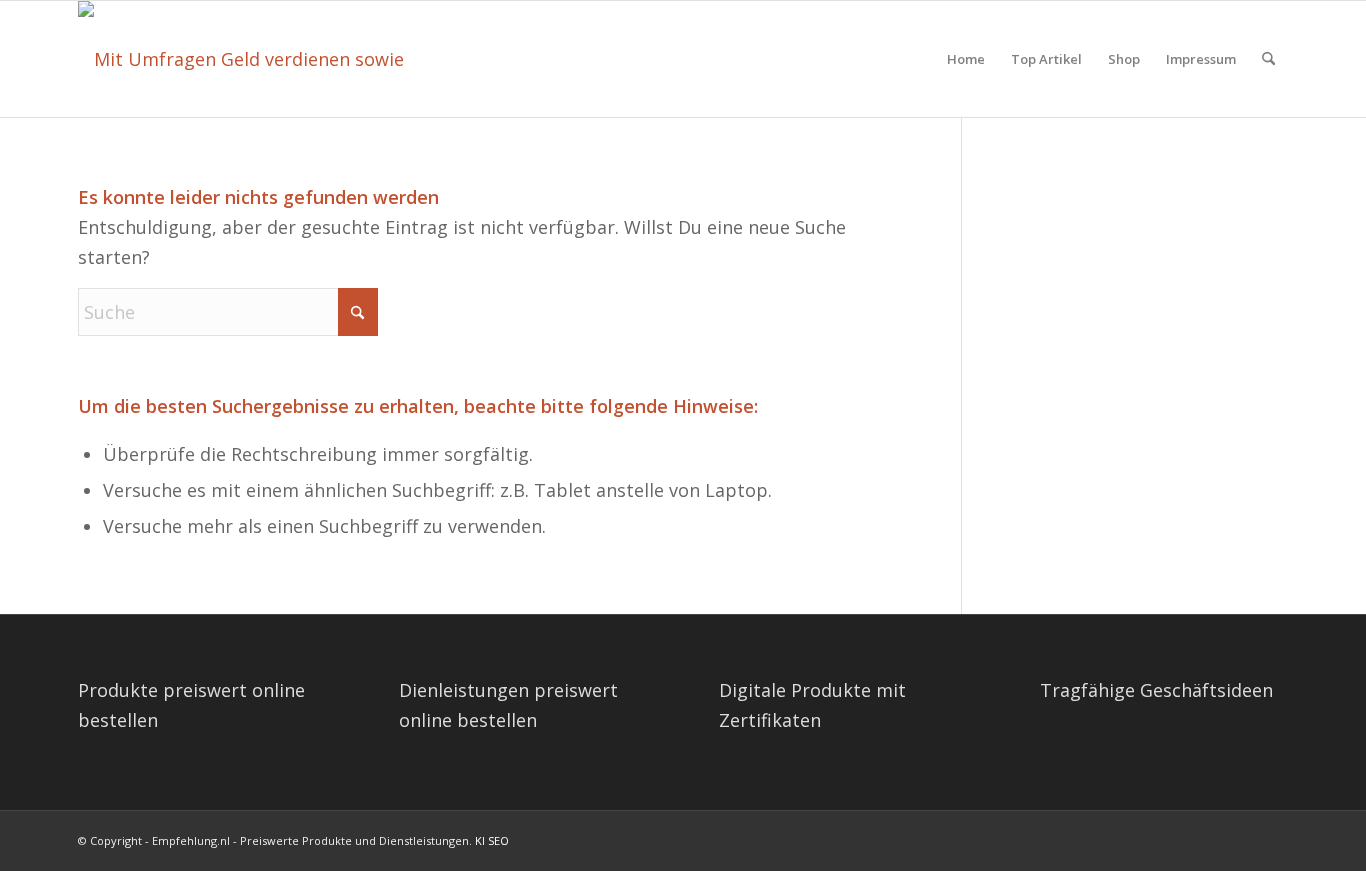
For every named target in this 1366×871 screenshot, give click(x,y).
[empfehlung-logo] (252, 59)
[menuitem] (966, 59)
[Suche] (1268, 59)
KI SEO (492, 840)
